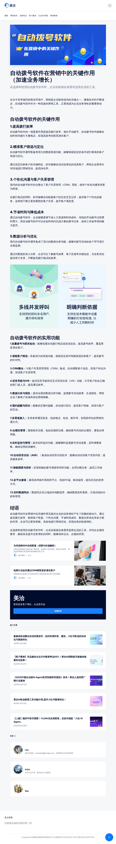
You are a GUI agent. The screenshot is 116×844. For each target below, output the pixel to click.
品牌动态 (23, 16)
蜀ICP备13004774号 (86, 837)
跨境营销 (53, 16)
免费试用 (58, 611)
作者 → (13, 736)
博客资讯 (13, 16)
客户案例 (32, 16)
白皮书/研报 (43, 16)
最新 (6, 16)
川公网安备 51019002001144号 (65, 837)
